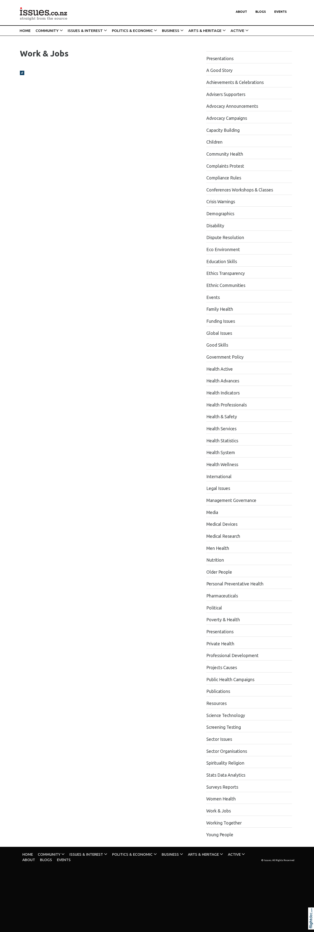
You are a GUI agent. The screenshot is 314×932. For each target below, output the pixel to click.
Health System (220, 452)
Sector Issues (219, 739)
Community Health (224, 154)
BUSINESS (170, 30)
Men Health (217, 548)
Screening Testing (223, 727)
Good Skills (217, 345)
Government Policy (225, 357)
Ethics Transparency (225, 273)
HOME (25, 30)
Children (214, 142)
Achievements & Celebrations (235, 82)
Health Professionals (226, 405)
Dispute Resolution (225, 237)
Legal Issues (218, 488)
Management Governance (231, 500)
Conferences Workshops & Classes (239, 190)
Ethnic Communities (225, 285)
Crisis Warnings (220, 201)
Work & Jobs (218, 811)
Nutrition (215, 560)
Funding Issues (220, 321)
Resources (216, 703)
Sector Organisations (226, 751)
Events (280, 11)
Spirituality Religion (225, 763)
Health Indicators (223, 393)
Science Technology (225, 715)
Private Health (220, 643)
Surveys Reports (222, 787)
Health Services (221, 428)
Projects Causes (221, 667)
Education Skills (221, 261)
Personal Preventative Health (234, 583)
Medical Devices (221, 524)
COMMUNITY (47, 30)
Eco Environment (223, 249)
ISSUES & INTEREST (85, 30)
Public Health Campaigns (230, 679)
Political (214, 608)
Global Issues (219, 333)
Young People (219, 834)
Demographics (220, 213)
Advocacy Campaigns (226, 118)
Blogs (260, 11)
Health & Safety (221, 416)
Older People (219, 572)
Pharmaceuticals (222, 596)
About (241, 11)
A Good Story (219, 70)
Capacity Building (223, 130)
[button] (312, 925)
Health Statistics (222, 440)
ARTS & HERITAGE (205, 30)
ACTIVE (237, 30)
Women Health (221, 799)
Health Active (219, 369)
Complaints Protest (225, 166)
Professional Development (232, 655)
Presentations (220, 58)
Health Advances (222, 380)
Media (212, 512)
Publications (218, 691)
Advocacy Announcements (232, 106)
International (219, 476)
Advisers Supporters (225, 94)
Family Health (219, 309)
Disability (215, 225)
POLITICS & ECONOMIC (132, 30)
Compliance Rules (223, 178)
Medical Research (223, 536)
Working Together (224, 823)
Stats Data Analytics (225, 775)
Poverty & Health (223, 619)
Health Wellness (222, 464)
